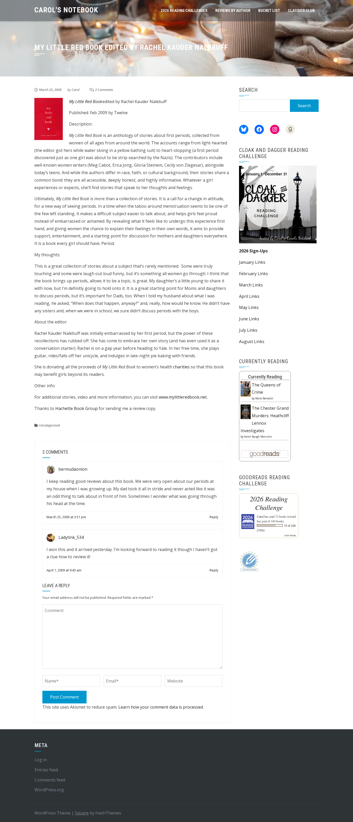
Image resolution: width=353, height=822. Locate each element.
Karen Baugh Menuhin (258, 436)
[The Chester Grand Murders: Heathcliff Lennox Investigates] (246, 411)
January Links (252, 262)
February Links (253, 273)
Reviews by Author (232, 10)
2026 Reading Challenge (269, 503)
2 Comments (104, 89)
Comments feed (50, 780)
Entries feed (46, 770)
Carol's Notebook (66, 10)
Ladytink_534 (71, 537)
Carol (75, 89)
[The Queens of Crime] (246, 388)
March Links (251, 285)
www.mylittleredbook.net (183, 397)
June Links (249, 319)
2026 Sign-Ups (253, 251)
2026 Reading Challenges (184, 10)
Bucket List (269, 10)
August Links (251, 341)
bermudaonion (72, 469)
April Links (249, 296)
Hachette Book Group (76, 408)
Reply (214, 517)
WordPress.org (49, 790)
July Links (248, 330)
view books (290, 535)
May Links (249, 307)
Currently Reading (265, 377)
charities (181, 367)
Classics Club (301, 10)
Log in (41, 760)
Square (82, 813)
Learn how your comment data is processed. (161, 707)
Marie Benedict (264, 398)
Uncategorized (49, 425)
